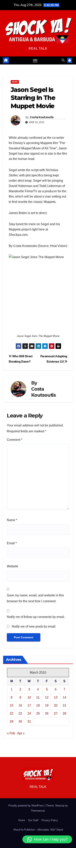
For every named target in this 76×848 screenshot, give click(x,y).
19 (47, 705)
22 (11, 713)
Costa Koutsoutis (42, 117)
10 (29, 697)
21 (64, 705)
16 (20, 705)
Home (21, 820)
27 (55, 713)
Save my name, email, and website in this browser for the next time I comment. (35, 598)
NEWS (15, 82)
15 (11, 705)
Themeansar (38, 810)
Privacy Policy (50, 820)
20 (55, 705)
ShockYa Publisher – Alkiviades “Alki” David (38, 829)
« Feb (11, 733)
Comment (14, 439)
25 (38, 713)
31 (29, 721)
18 (38, 705)
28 (64, 713)
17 (29, 705)
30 (20, 721)
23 (20, 713)
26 (47, 713)
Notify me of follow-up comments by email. (36, 617)
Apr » (21, 733)
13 (55, 697)
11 (38, 697)
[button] (63, 60)
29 (11, 721)
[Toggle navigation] (35, 60)
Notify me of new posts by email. (34, 626)
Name (12, 520)
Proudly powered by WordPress (26, 805)
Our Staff (33, 820)
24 (29, 713)
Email (12, 543)
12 (47, 697)
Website (12, 566)
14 (64, 697)
